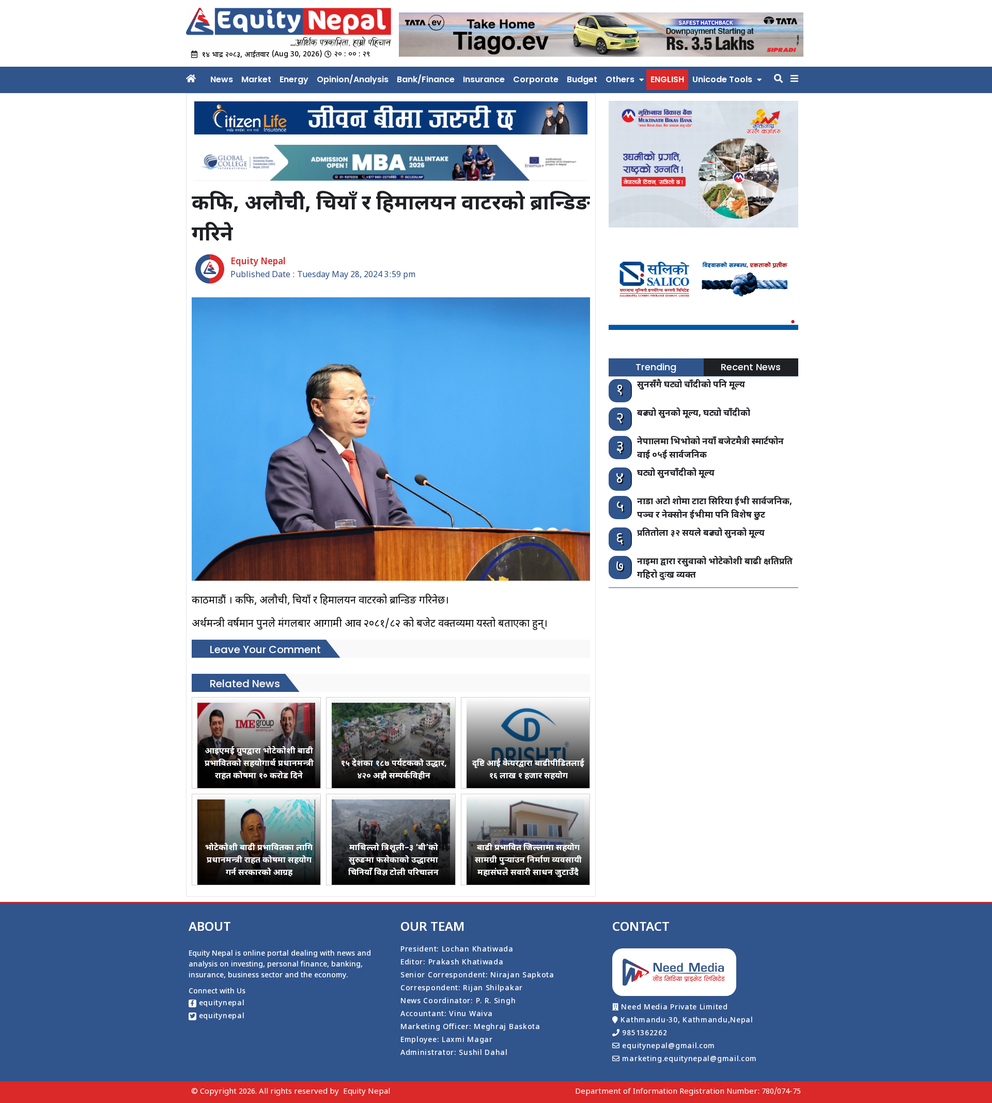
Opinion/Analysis (353, 79)
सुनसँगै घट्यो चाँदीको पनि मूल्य (691, 385)
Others (620, 79)
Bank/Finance (426, 79)
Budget (582, 79)
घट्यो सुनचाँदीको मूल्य (676, 473)
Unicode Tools (722, 79)
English (667, 79)
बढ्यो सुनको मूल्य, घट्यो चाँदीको (693, 413)
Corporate (536, 79)
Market (256, 79)
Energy (294, 79)
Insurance (484, 79)
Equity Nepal (366, 1092)
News (221, 79)
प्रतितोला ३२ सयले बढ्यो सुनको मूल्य (701, 533)
